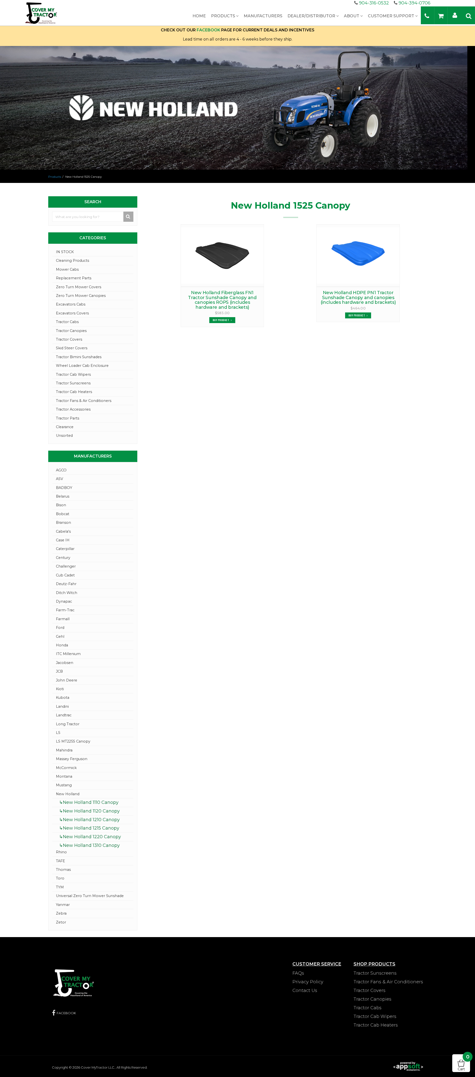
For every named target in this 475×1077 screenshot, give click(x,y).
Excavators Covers (72, 313)
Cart (463, 1062)
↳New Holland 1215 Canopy (89, 828)
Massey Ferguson (71, 759)
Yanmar (63, 904)
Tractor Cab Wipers (73, 374)
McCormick (66, 768)
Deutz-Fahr (66, 584)
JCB (59, 671)
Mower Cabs (67, 269)
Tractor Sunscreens (73, 383)
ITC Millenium (68, 654)
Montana (64, 776)
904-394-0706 (414, 3)
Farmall (63, 619)
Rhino (61, 852)
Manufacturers (263, 16)
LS (58, 732)
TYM (60, 887)
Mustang (64, 785)
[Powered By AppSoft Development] (408, 1066)
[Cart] (441, 15)
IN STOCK (65, 252)
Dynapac (64, 601)
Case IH (63, 540)
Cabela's (63, 531)
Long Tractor (67, 724)
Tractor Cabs (67, 322)
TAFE (60, 861)
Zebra (61, 913)
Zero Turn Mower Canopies (81, 295)
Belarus (62, 496)
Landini (62, 706)
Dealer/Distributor (311, 16)
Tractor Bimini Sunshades (78, 357)
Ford (60, 627)
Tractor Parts (67, 418)
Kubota (62, 697)
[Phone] (427, 15)
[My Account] (455, 14)
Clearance (64, 427)
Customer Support (391, 16)
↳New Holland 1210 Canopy (89, 819)
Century (63, 557)
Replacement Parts (73, 278)
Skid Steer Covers (71, 348)
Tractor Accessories (73, 409)
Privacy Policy (307, 982)
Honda (62, 645)
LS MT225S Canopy (73, 741)
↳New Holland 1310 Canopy (89, 845)
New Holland (67, 794)
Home (199, 16)
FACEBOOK (208, 30)
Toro (60, 878)
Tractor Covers (69, 339)
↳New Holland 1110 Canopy (89, 802)
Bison (61, 505)
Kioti (60, 689)
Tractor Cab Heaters (74, 392)
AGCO (61, 470)
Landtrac (63, 715)
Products (223, 16)
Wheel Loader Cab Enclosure (82, 365)
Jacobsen (64, 662)
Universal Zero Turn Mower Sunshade (90, 896)
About (352, 16)
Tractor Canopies (71, 331)
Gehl (60, 636)
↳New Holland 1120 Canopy (89, 811)
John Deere (66, 680)
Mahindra (64, 750)
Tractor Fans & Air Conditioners (83, 400)
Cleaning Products (72, 260)
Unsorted (64, 435)
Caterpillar (65, 549)
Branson (63, 522)
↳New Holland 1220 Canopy (90, 836)
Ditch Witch (66, 593)
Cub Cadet (65, 575)
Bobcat (62, 514)
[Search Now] (128, 217)
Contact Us (304, 990)
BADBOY (64, 487)
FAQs (298, 973)
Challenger (66, 566)
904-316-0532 (374, 3)
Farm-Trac (65, 610)
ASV (59, 479)
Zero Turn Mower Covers (78, 287)
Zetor (61, 922)
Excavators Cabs (70, 304)
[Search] (468, 15)
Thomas (63, 869)
